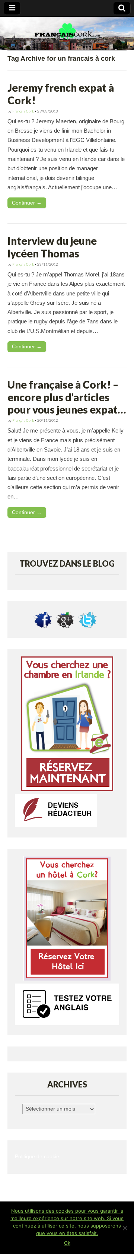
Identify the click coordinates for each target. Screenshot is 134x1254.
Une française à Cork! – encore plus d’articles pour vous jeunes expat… (66, 397)
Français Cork (23, 111)
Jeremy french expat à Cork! (60, 94)
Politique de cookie (37, 1156)
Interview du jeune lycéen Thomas (52, 247)
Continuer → (27, 203)
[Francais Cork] (67, 33)
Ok (67, 1243)
